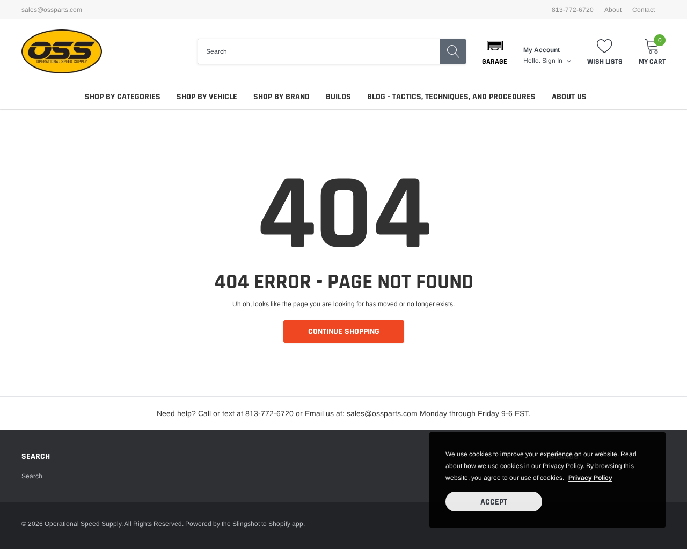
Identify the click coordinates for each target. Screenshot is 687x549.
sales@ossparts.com (51, 9)
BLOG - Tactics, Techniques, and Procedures (451, 96)
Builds (338, 96)
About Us (569, 96)
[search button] (453, 51)
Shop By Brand (281, 96)
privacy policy (590, 477)
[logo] (61, 51)
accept (493, 502)
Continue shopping (343, 331)
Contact (643, 9)
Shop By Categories (122, 96)
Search (31, 476)
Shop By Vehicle (207, 96)
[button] (494, 51)
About (613, 9)
